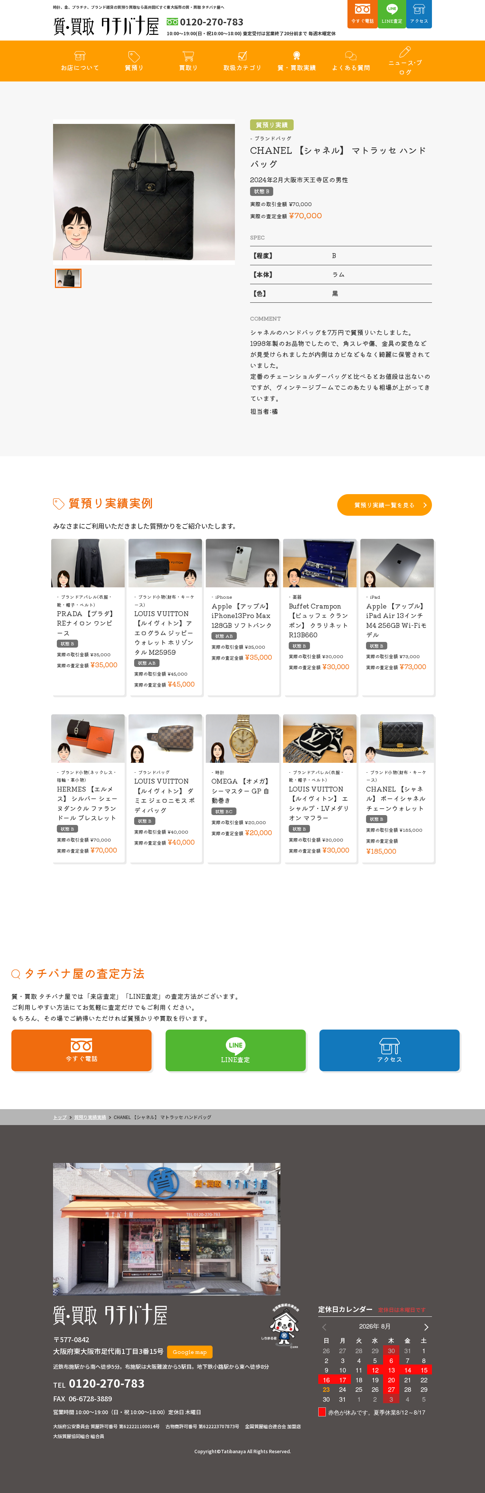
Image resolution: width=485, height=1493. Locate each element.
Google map (190, 1351)
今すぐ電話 (362, 20)
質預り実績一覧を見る (384, 504)
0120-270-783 (107, 1382)
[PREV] (325, 1326)
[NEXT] (425, 1326)
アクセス (419, 20)
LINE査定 (392, 20)
